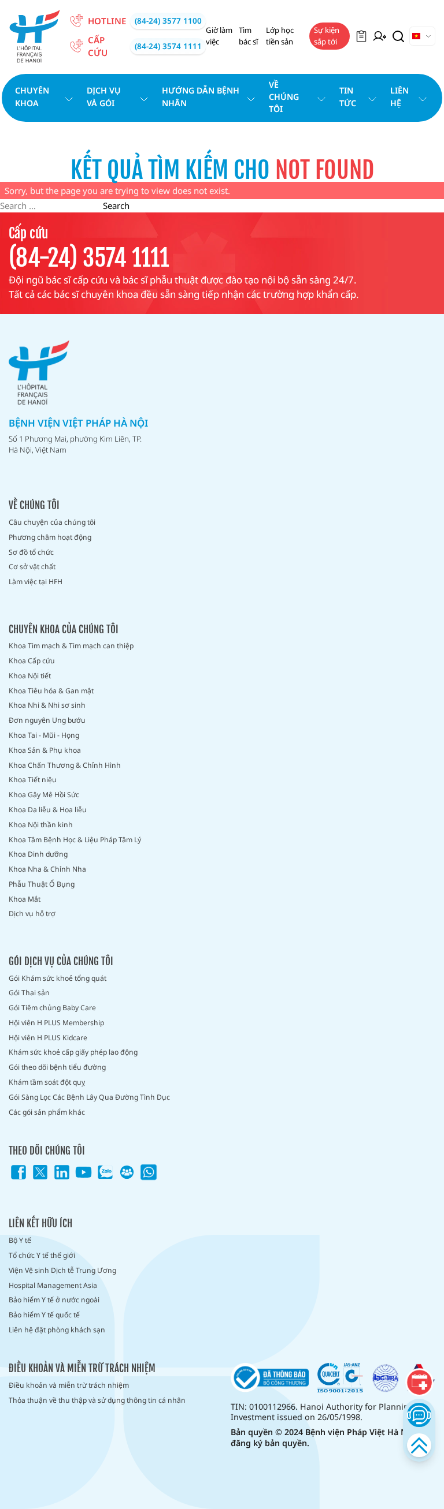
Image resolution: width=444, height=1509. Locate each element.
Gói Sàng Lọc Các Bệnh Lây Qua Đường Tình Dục (89, 1097)
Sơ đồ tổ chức (31, 552)
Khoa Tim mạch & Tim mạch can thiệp (71, 646)
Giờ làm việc (219, 36)
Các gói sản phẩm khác (47, 1112)
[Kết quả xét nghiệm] (361, 36)
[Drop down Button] (422, 36)
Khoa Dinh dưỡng (38, 854)
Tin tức (347, 96)
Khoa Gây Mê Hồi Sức (44, 795)
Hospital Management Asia (53, 1285)
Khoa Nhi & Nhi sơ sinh (47, 705)
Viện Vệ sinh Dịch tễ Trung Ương (62, 1270)
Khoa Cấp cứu (32, 661)
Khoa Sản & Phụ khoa (45, 750)
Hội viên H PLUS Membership (56, 1023)
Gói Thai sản (29, 993)
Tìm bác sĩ (248, 36)
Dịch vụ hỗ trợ (32, 913)
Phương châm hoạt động (50, 537)
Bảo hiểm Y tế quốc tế (44, 1315)
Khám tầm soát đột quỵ (47, 1082)
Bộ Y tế (20, 1240)
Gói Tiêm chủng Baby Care (52, 1008)
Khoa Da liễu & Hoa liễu (48, 810)
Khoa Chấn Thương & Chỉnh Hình (65, 765)
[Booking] (419, 1383)
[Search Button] (398, 36)
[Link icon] (18, 1172)
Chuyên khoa (32, 96)
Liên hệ (399, 96)
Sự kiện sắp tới (326, 36)
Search (116, 205)
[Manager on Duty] (379, 36)
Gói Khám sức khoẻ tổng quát (57, 978)
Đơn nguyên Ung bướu (47, 720)
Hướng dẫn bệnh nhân (200, 96)
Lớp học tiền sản (280, 36)
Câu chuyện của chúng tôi (52, 522)
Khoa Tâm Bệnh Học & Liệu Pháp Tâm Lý (75, 840)
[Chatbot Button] (419, 1414)
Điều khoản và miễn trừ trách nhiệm (69, 1385)
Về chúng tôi (284, 97)
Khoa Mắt (24, 899)
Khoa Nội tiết (30, 676)
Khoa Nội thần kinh (41, 825)
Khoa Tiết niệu (33, 780)
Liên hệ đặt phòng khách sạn (57, 1330)
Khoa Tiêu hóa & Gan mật (51, 691)
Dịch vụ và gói (104, 96)
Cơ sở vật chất (32, 567)
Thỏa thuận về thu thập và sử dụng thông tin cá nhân (97, 1400)
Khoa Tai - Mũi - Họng (44, 735)
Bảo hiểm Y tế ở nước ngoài (54, 1300)
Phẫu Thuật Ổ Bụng (42, 884)
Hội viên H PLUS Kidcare (48, 1038)
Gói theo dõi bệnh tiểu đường (57, 1067)
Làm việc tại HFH (35, 582)
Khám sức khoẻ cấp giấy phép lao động (73, 1052)
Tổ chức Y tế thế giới (42, 1255)
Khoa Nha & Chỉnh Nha (47, 869)
